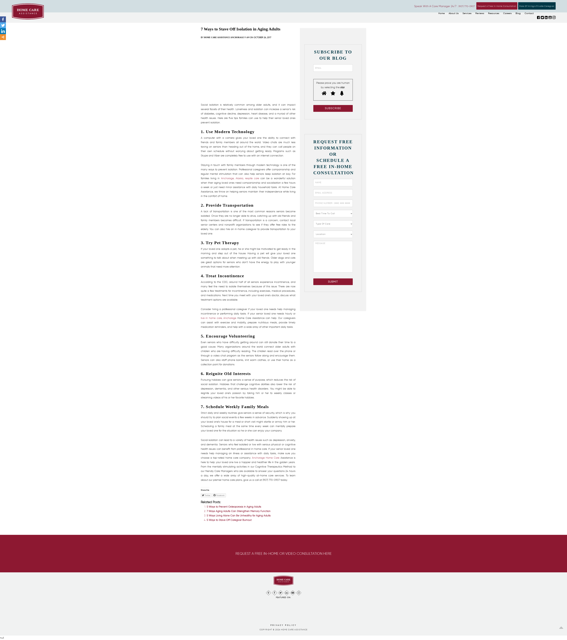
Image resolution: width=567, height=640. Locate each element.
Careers (507, 13)
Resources (493, 13)
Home (441, 13)
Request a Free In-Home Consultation (497, 6)
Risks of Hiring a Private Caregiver (536, 6)
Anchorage (258, 457)
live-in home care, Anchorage (218, 318)
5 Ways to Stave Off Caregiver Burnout (229, 519)
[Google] (268, 592)
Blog (518, 13)
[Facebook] (3, 19)
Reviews (479, 13)
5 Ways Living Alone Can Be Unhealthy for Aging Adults (239, 515)
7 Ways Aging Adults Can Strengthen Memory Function (239, 511)
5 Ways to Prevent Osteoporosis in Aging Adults (234, 506)
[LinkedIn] (286, 592)
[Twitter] (3, 25)
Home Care (272, 457)
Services (467, 13)
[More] (3, 37)
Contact (529, 13)
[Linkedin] (3, 31)
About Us (454, 13)
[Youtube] (292, 592)
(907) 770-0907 (466, 6)
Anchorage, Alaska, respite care (240, 178)
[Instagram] (298, 592)
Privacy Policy (284, 625)
